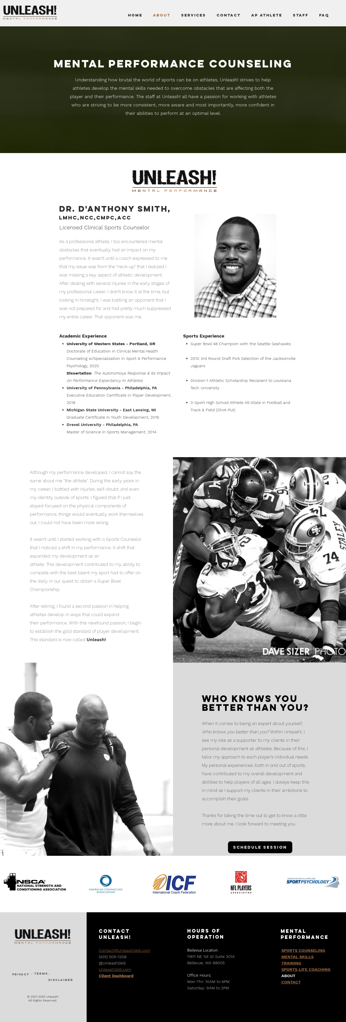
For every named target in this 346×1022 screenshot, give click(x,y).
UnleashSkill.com (115, 969)
